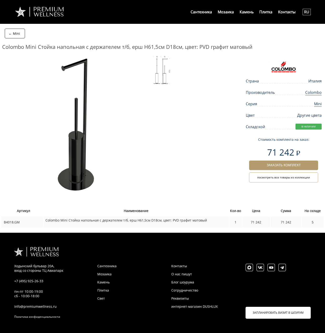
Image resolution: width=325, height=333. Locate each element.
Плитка (265, 12)
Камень (247, 12)
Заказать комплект (284, 165)
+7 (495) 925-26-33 (28, 281)
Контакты (286, 12)
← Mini (14, 33)
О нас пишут (181, 274)
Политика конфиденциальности (37, 317)
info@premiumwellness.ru (35, 306)
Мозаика (226, 12)
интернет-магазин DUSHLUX (194, 306)
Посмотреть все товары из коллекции (283, 177)
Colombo (313, 92)
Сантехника (201, 12)
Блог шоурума (182, 282)
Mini (318, 103)
